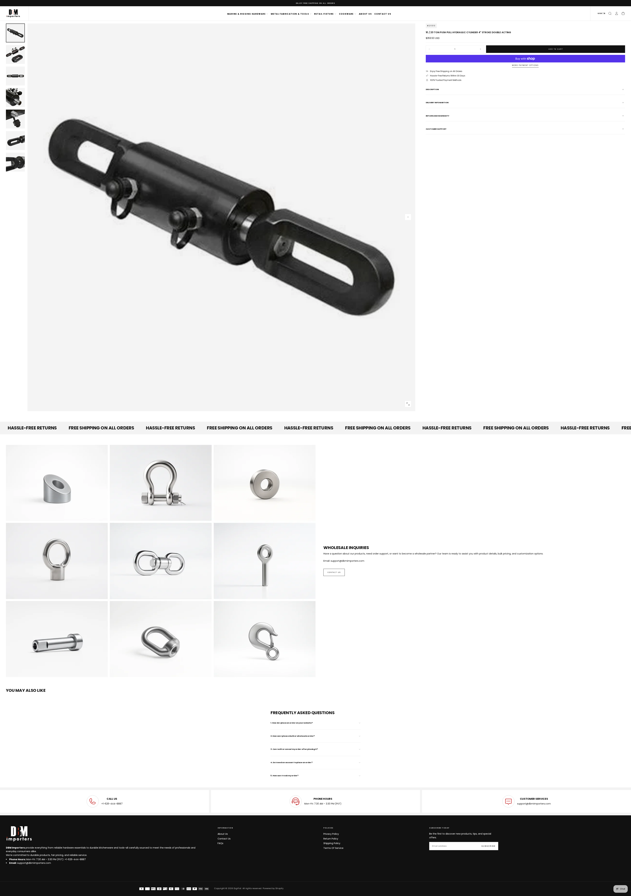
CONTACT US (382, 13)
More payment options (525, 65)
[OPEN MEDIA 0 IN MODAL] (408, 404)
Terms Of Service (333, 848)
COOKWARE (346, 13)
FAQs (220, 843)
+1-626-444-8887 (112, 803)
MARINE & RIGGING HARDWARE (246, 13)
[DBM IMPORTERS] (19, 834)
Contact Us (224, 838)
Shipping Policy (331, 843)
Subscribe (488, 846)
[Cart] (623, 13)
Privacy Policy (331, 834)
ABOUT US (365, 13)
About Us (223, 834)
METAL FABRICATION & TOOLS (290, 13)
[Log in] (617, 13)
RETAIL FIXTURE (324, 13)
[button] (601, 13)
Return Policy (330, 838)
